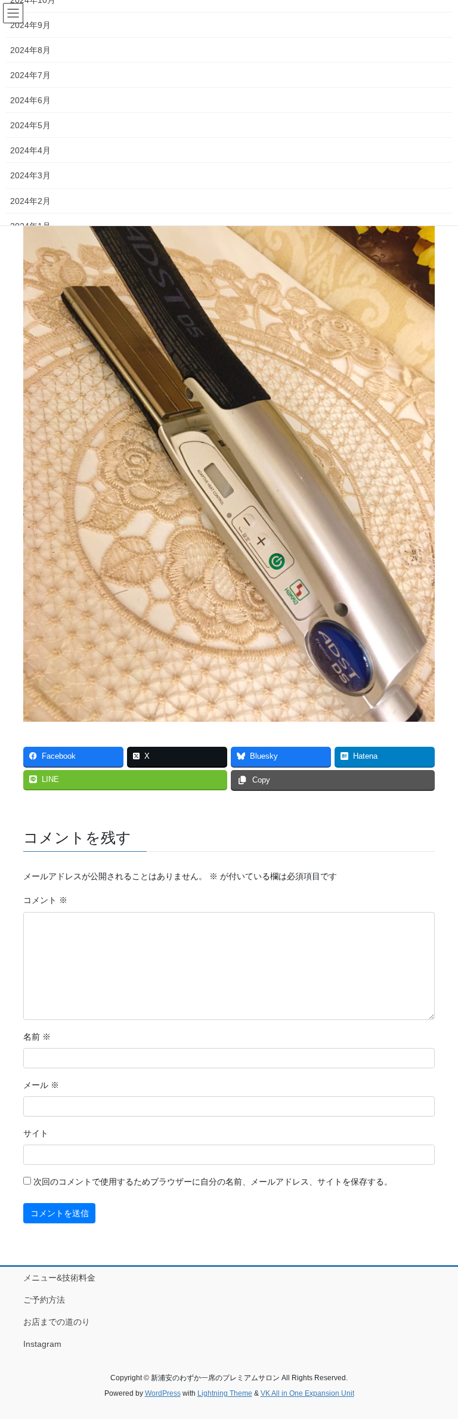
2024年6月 (30, 100)
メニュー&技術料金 (59, 1277)
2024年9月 (30, 25)
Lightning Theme (224, 1393)
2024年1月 (30, 226)
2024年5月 (30, 125)
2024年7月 (30, 75)
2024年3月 (30, 175)
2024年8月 (30, 50)
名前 (37, 1036)
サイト (35, 1133)
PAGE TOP (436, 1366)
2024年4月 (30, 150)
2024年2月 (30, 201)
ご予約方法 (44, 1299)
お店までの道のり (56, 1322)
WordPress (163, 1393)
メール (41, 1085)
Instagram (42, 1344)
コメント (45, 900)
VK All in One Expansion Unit (307, 1393)
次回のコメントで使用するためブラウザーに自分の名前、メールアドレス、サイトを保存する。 (212, 1181)
